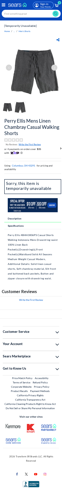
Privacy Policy (41, 386)
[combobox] (31, 14)
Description (14, 218)
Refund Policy (40, 382)
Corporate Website (21, 386)
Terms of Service (21, 382)
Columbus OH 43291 (23, 165)
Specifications (16, 225)
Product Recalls (19, 391)
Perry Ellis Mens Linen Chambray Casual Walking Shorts (31, 127)
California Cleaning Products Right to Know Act (30, 403)
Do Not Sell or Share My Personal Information (30, 408)
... (14, 31)
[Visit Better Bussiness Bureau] (31, 483)
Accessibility (41, 378)
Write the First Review (30, 144)
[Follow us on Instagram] (45, 473)
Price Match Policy (22, 378)
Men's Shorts (24, 31)
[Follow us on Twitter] (26, 473)
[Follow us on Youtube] (35, 473)
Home (7, 31)
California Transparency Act (30, 399)
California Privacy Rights (30, 395)
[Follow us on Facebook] (17, 473)
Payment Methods (40, 391)
